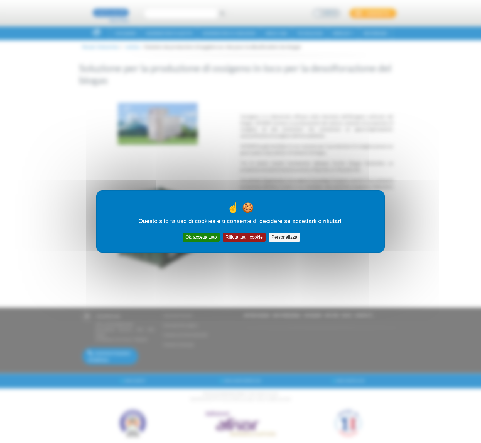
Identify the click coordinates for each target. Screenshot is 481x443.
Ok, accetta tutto (201, 237)
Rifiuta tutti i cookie (244, 237)
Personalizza (284, 237)
